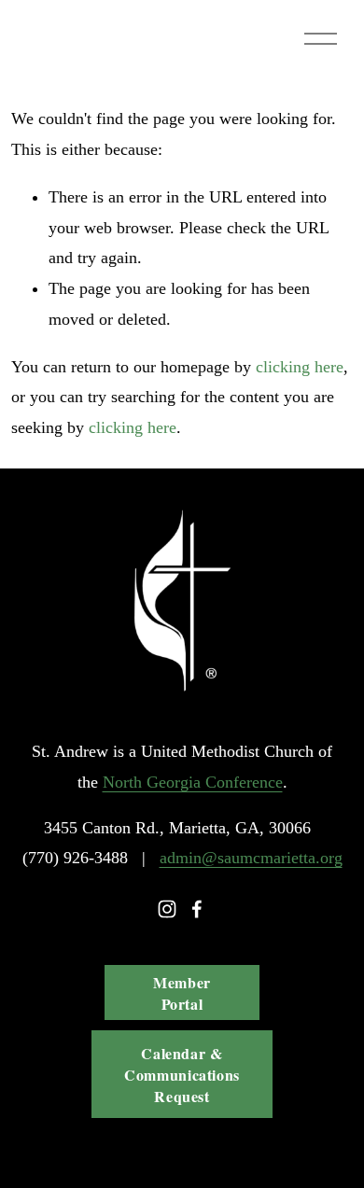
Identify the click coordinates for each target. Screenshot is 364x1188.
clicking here (299, 366)
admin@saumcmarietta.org (251, 857)
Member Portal (182, 992)
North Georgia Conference (193, 782)
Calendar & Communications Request (182, 1074)
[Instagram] (167, 909)
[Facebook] (197, 909)
